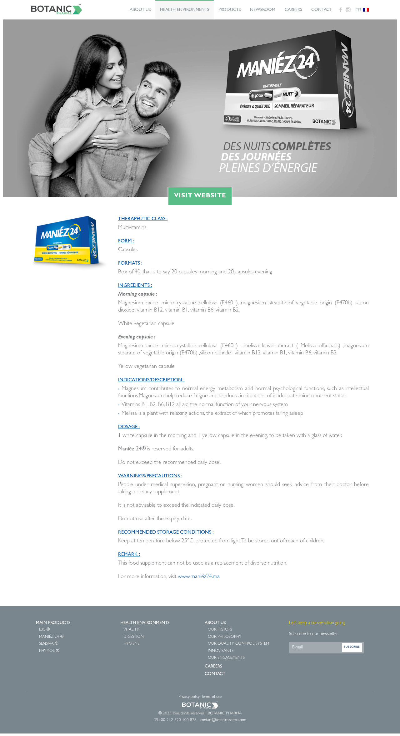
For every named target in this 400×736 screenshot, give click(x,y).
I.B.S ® (44, 630)
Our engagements (226, 658)
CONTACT (321, 10)
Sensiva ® (48, 644)
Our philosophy (225, 637)
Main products (53, 623)
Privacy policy (188, 697)
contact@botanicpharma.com (223, 720)
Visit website (200, 196)
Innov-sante (220, 651)
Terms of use (211, 697)
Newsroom (262, 10)
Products (229, 10)
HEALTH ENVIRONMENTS (184, 10)
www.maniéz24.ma (199, 577)
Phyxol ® (49, 651)
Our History (220, 630)
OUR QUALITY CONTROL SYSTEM (238, 644)
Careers (293, 10)
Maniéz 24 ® (51, 637)
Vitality (131, 630)
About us (140, 10)
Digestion (133, 637)
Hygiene (131, 644)
